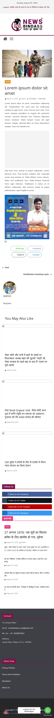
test (7, 267)
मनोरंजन (7, 527)
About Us (6, 688)
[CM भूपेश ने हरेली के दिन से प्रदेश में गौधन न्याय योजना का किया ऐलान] (27, 434)
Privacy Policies (8, 668)
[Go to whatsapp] (47, 710)
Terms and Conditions (11, 674)
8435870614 (19, 633)
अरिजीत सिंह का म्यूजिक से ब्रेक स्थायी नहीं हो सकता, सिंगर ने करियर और (26, 574)
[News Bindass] (5, 39)
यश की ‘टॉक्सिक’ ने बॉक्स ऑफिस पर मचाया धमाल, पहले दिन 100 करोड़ (25, 560)
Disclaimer (6, 681)
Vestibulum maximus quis (36, 274)
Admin (23, 99)
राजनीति (8, 81)
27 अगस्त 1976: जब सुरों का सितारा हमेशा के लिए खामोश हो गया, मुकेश (25, 535)
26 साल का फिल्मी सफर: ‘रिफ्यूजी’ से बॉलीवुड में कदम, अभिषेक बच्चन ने (26, 588)
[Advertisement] (27, 149)
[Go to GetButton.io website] (48, 715)
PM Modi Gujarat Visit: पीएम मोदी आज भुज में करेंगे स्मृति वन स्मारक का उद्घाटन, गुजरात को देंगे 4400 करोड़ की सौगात (25, 414)
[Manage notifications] (6, 712)
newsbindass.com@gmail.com (20, 628)
